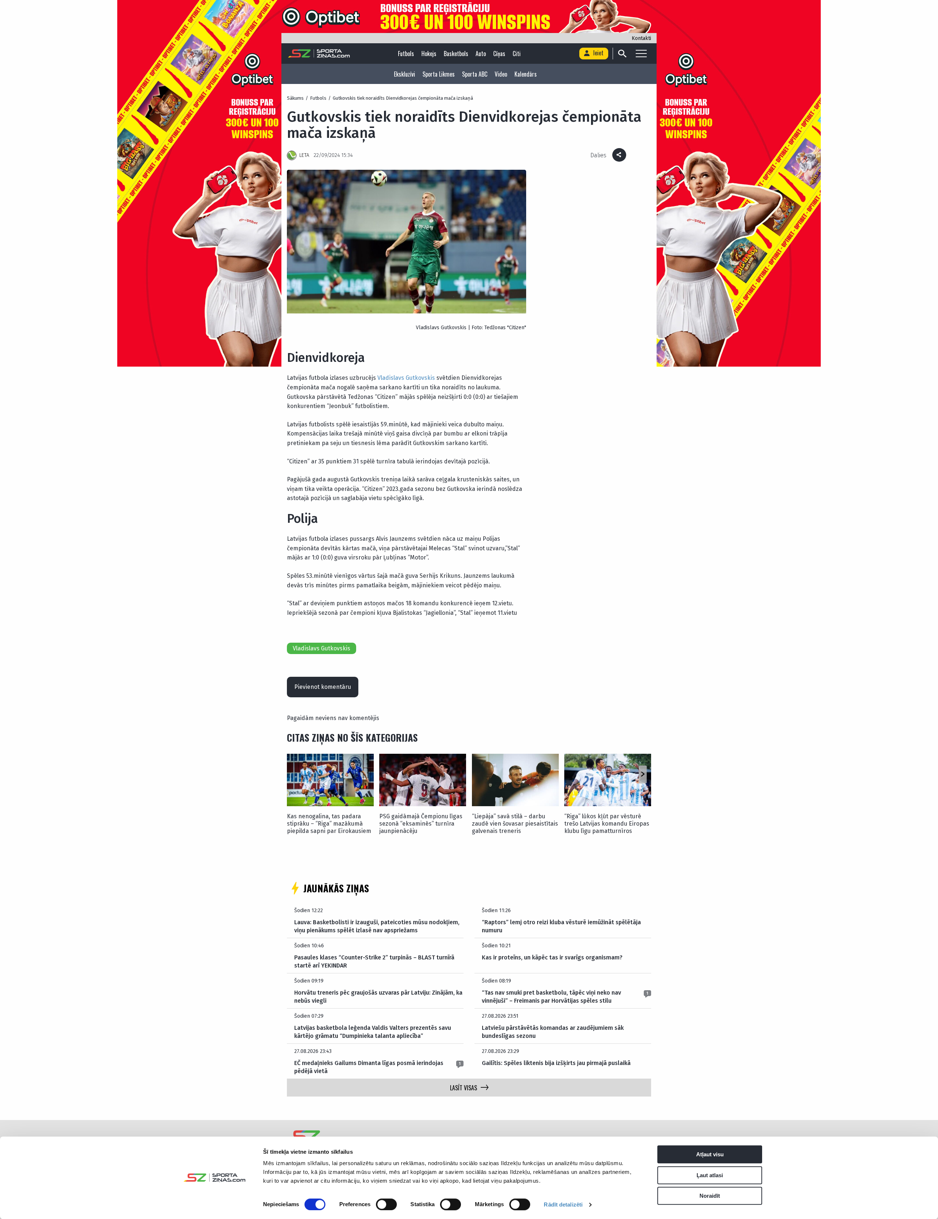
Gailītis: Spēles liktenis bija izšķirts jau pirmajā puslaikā (556, 1063)
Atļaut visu (710, 1154)
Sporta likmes (438, 74)
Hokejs (428, 53)
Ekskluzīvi (404, 74)
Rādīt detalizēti (563, 1204)
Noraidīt (709, 1196)
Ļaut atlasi (710, 1175)
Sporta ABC (474, 74)
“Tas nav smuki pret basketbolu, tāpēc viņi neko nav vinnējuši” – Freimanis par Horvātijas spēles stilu (551, 996)
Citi (517, 53)
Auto (481, 53)
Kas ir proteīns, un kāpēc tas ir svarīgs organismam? (552, 957)
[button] (642, 774)
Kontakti (641, 38)
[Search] (622, 53)
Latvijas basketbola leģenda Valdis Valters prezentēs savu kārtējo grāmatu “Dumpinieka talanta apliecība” (372, 1031)
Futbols (406, 53)
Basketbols (456, 53)
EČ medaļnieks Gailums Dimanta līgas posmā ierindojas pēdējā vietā (368, 1067)
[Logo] (319, 53)
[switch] (386, 1204)
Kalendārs (525, 74)
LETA (304, 155)
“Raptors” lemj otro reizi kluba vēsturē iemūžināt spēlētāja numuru (561, 926)
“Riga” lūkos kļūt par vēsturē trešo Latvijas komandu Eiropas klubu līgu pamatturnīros (606, 823)
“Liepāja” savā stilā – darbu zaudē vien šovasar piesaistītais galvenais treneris (515, 823)
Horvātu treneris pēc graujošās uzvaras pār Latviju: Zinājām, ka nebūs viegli (378, 996)
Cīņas (499, 53)
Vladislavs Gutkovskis (406, 377)
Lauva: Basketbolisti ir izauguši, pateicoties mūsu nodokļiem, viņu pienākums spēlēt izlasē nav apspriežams (376, 926)
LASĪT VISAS (463, 1087)
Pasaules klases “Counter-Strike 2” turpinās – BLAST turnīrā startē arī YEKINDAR (374, 961)
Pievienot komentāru (322, 686)
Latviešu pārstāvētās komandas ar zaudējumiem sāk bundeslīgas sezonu (553, 1031)
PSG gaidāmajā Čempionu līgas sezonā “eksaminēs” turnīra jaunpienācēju (420, 823)
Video (501, 74)
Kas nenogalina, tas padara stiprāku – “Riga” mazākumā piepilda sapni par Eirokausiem (329, 823)
